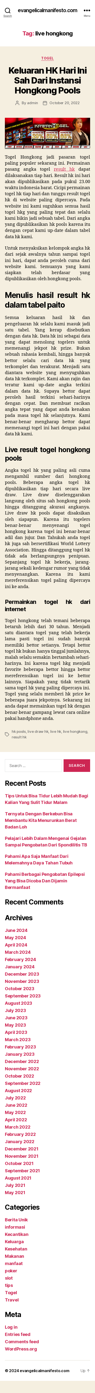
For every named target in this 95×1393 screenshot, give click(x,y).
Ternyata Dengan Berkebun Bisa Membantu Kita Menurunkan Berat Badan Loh (41, 820)
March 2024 (17, 952)
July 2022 (15, 1097)
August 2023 (18, 1003)
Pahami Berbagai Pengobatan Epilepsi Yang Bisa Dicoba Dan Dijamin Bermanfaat (45, 881)
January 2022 (19, 1141)
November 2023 (22, 981)
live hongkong (75, 731)
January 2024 (20, 966)
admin (32, 103)
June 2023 (16, 1017)
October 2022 (19, 1076)
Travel (12, 1299)
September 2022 (22, 1083)
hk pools (19, 731)
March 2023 (17, 1039)
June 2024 (16, 930)
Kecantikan (16, 1234)
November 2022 (22, 1068)
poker (11, 1270)
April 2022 (16, 1119)
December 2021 (21, 1148)
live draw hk (38, 731)
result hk (19, 737)
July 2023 (15, 1010)
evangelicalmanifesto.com (47, 10)
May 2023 (15, 1025)
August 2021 (18, 1178)
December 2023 (22, 974)
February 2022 (20, 1134)
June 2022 (16, 1105)
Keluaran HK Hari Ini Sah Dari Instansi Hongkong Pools (47, 80)
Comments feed (22, 1341)
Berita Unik (16, 1219)
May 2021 (15, 1192)
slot (9, 1278)
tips (9, 1285)
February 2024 (20, 959)
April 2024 (16, 944)
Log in (11, 1327)
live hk (55, 731)
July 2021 (15, 1185)
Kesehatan (16, 1248)
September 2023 (23, 995)
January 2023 (20, 1054)
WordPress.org (21, 1348)
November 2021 (21, 1156)
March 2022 (17, 1127)
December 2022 (22, 1061)
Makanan (14, 1256)
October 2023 (19, 988)
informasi (15, 1227)
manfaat (14, 1263)
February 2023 (20, 1046)
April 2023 (16, 1032)
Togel (47, 58)
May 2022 (15, 1112)
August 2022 (18, 1090)
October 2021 (19, 1163)
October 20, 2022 (64, 103)
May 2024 (15, 937)
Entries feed (17, 1334)
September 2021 (22, 1170)
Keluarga (14, 1241)
